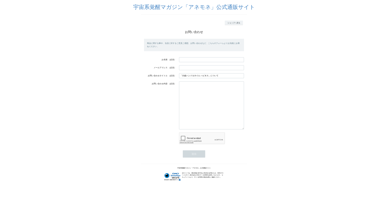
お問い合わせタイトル (157, 75)
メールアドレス (160, 67)
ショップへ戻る (233, 23)
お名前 (164, 59)
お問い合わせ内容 (159, 84)
